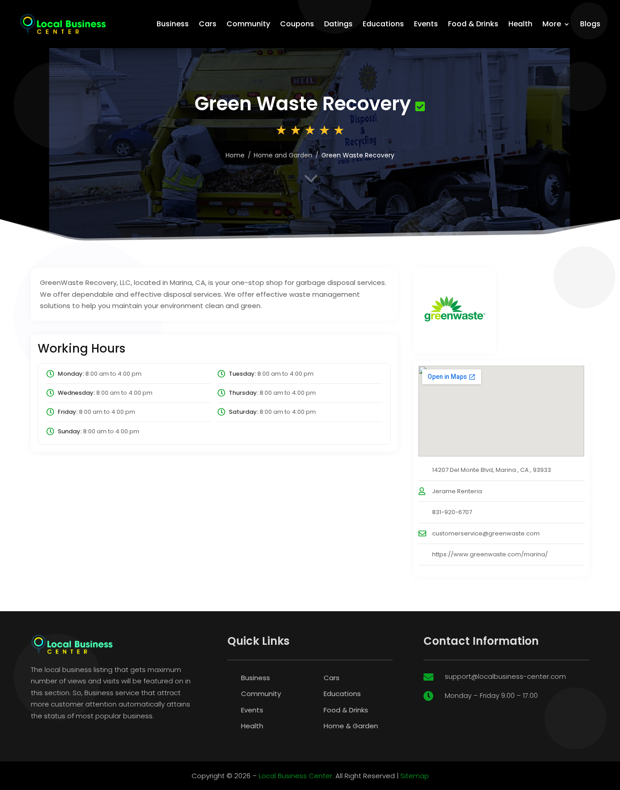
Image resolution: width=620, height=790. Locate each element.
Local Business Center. (296, 775)
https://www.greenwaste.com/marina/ (490, 554)
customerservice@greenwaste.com (486, 533)
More (551, 24)
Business (173, 24)
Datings (338, 24)
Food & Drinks (473, 24)
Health (520, 24)
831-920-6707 (452, 512)
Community (248, 24)
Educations (383, 24)
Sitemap (414, 775)
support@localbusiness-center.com (505, 676)
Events (426, 24)
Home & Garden (351, 726)
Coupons (297, 24)
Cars (208, 24)
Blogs (590, 24)
